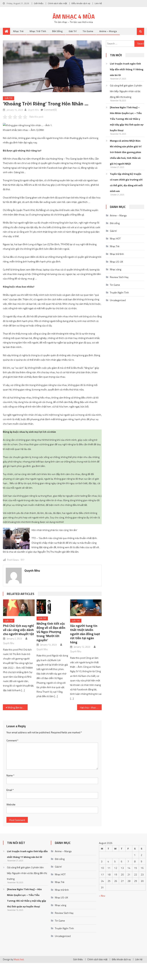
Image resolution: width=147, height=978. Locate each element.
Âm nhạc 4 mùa (74, 16)
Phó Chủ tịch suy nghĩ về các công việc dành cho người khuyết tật (18, 629)
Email (10, 790)
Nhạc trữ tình (38, 31)
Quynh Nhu (33, 109)
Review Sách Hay (119, 277)
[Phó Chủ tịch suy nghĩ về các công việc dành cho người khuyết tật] (19, 607)
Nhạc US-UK (116, 262)
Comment (12, 740)
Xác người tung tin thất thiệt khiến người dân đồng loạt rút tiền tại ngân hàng (85, 634)
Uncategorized (118, 300)
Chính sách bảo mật (57, 3)
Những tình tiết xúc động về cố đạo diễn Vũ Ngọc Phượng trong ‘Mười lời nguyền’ (51, 631)
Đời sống (57, 31)
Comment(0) (50, 109)
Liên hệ (98, 3)
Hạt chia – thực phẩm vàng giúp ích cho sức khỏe (91, 707)
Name (10, 775)
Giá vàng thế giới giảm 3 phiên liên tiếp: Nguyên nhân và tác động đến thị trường (126, 91)
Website (10, 804)
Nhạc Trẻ (18, 31)
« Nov (102, 896)
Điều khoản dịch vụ (81, 3)
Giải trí (72, 31)
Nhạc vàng (115, 269)
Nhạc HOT (115, 238)
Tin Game (87, 31)
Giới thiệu (38, 3)
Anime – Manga (108, 31)
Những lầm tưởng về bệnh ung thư (18, 707)
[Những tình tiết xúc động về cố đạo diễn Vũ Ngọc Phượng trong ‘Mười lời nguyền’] (52, 606)
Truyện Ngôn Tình (119, 292)
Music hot (19, 959)
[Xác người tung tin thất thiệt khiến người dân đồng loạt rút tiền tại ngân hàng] (86, 607)
